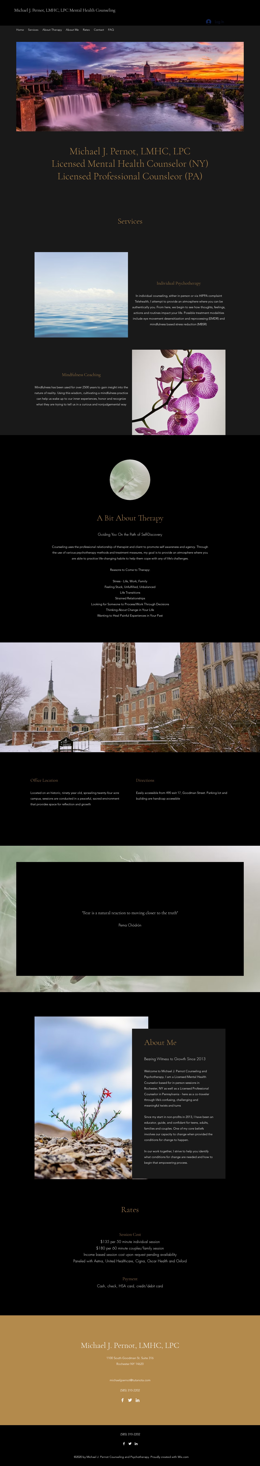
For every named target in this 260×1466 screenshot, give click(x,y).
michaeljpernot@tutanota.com (130, 1380)
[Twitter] (130, 1400)
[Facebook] (122, 1400)
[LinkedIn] (137, 1400)
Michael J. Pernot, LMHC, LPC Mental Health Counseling (65, 10)
